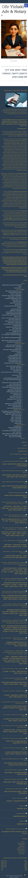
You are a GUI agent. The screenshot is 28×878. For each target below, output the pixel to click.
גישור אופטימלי (22, 808)
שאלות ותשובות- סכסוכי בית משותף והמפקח (11, 433)
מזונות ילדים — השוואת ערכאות (14, 297)
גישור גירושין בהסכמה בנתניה (15, 355)
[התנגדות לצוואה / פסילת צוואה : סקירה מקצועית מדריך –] (14, 461)
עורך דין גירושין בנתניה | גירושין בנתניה (13, 291)
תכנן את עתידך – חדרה (16, 421)
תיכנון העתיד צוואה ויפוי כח (15, 396)
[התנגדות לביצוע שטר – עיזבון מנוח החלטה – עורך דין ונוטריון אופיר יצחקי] (14, 541)
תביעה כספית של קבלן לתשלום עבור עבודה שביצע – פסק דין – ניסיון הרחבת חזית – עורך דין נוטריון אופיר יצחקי (14, 584)
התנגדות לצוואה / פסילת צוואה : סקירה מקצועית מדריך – (14, 465)
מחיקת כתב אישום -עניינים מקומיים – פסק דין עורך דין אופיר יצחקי (14, 720)
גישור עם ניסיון (18, 348)
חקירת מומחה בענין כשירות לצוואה (14, 391)
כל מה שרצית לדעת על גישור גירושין (13, 345)
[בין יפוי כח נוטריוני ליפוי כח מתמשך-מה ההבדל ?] (14, 829)
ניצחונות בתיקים (17, 288)
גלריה (23, 66)
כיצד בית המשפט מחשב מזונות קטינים (13, 298)
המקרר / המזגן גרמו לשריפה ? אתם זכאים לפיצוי (15, 792)
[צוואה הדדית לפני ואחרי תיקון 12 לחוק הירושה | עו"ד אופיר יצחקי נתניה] (14, 471)
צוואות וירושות (21, 850)
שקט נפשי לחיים (17, 402)
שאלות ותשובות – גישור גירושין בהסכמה (12, 363)
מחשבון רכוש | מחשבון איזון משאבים (13, 313)
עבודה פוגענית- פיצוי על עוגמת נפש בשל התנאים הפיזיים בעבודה (15, 764)
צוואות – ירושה (20, 364)
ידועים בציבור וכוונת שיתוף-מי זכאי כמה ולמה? (11, 340)
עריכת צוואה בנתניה (17, 370)
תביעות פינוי (21, 853)
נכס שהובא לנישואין (17, 325)
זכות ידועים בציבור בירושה (15, 393)
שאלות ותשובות (18, 354)
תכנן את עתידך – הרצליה (16, 418)
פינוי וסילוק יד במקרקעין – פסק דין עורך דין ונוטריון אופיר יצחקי (15, 696)
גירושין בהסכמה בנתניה (16, 309)
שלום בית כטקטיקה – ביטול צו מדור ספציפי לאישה (15, 773)
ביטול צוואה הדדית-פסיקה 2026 (14, 390)
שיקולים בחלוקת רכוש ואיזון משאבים (13, 327)
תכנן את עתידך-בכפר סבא (15, 420)
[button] (26, 5)
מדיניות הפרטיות (15, 166)
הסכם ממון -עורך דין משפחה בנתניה (13, 312)
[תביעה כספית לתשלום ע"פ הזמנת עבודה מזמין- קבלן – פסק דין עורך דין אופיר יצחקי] (14, 678)
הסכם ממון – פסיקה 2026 (15, 310)
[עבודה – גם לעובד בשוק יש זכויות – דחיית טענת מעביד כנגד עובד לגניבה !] (14, 552)
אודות (22, 283)
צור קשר (22, 438)
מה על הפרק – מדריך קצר (15, 367)
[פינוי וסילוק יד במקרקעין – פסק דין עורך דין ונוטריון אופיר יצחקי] (14, 691)
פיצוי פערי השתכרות (17, 331)
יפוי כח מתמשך (22, 824)
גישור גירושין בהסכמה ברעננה (15, 358)
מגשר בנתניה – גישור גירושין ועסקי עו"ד (13, 346)
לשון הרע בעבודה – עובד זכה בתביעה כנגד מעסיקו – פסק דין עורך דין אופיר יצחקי (15, 732)
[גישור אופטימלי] (14, 806)
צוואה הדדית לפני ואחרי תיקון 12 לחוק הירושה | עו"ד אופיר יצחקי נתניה (14, 476)
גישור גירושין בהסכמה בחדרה (15, 361)
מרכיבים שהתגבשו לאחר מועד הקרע (13, 333)
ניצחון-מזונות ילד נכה (16, 328)
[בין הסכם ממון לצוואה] (14, 813)
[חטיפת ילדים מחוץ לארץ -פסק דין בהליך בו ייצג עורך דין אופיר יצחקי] (14, 748)
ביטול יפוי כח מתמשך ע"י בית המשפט (13, 414)
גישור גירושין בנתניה (19, 343)
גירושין (22, 841)
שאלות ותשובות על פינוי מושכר (14, 427)
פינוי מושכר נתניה (17, 426)
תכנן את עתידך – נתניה (16, 415)
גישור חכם (19, 352)
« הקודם (25, 82)
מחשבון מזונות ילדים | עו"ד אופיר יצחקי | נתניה (11, 295)
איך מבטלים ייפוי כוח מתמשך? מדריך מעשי (12, 412)
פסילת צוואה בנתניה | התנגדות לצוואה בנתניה (11, 387)
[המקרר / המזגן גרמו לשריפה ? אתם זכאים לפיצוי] (14, 789)
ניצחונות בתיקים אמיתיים (15, 429)
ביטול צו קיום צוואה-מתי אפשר (14, 405)
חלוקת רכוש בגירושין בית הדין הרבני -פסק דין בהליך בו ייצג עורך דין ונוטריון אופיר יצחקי (15, 708)
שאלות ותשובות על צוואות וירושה (14, 408)
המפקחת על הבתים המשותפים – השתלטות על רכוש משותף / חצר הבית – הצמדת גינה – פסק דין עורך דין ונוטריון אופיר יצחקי (14, 612)
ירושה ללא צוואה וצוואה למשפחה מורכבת (12, 378)
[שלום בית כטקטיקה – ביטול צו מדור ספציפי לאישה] (14, 770)
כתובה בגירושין (18, 304)
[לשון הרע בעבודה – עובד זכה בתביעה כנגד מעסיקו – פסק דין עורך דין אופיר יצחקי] (14, 726)
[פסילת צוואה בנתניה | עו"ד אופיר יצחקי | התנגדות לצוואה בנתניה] (14, 482)
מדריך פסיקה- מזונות (16, 300)
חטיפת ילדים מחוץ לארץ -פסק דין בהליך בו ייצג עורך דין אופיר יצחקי (16, 753)
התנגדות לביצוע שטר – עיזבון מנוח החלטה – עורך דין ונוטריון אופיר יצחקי (15, 546)
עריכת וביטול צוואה (17, 394)
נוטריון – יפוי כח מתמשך (18, 409)
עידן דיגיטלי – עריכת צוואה (15, 397)
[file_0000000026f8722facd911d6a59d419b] (25, 56)
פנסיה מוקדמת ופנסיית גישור (15, 330)
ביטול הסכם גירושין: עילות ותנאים (14, 342)
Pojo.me (11, 875)
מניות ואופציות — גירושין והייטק (14, 322)
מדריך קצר (19, 376)
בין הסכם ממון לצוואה (20, 816)
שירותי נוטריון (21, 852)
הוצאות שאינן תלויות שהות (15, 303)
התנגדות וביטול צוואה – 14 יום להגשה (13, 403)
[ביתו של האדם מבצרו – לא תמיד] (14, 798)
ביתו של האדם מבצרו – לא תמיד (16, 801)
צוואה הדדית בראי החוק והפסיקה (14, 399)
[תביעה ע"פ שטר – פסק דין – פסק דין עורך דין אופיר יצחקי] (14, 668)
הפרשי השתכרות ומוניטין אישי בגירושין (13, 321)
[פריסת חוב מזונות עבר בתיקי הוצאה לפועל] (14, 492)
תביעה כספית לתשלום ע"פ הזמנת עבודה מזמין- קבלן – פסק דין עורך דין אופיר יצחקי (14, 684)
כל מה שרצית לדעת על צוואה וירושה (13, 366)
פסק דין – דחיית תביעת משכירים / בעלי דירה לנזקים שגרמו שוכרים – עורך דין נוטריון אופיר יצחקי (14, 521)
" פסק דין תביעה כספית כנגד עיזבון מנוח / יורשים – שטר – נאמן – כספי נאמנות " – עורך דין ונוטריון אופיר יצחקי (14, 534)
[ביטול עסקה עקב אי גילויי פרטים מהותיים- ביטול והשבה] (14, 738)
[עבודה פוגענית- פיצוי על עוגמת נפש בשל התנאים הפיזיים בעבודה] (14, 759)
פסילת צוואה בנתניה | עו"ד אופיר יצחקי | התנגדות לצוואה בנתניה (14, 487)
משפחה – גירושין (20, 289)
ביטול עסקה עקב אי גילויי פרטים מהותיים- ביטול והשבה (16, 742)
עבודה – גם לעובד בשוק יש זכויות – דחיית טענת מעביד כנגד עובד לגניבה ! (15, 557)
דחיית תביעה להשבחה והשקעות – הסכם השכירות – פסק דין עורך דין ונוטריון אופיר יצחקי (16, 644)
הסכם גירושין (21, 844)
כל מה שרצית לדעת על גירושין (15, 292)
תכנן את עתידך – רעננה (16, 417)
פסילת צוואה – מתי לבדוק (15, 369)
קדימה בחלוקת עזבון (17, 406)
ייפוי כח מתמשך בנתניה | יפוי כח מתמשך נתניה (11, 411)
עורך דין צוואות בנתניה (16, 375)
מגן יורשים (19, 400)
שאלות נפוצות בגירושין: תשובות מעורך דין (12, 324)
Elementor (16, 877)
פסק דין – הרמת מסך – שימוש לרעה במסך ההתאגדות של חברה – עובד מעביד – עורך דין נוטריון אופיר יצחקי (14, 508)
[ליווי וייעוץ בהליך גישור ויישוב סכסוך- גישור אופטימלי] (14, 779)
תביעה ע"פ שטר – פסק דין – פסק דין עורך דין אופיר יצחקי (15, 672)
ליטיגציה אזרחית (20, 424)
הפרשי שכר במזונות (17, 301)
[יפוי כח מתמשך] (14, 821)
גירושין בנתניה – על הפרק (15, 294)
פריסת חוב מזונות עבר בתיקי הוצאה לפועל (15, 496)
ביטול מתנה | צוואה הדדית (15, 388)
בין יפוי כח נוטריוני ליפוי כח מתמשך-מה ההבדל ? (14, 833)
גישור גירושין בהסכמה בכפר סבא (14, 357)
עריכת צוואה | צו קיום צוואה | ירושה (14, 385)
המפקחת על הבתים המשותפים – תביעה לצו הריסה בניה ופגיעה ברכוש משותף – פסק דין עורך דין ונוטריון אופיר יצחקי (14, 597)
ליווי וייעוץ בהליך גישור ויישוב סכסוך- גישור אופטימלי (15, 783)
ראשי (26, 66)
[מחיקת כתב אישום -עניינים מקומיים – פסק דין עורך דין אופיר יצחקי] (14, 715)
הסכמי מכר (21, 846)
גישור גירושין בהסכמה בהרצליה (14, 360)
